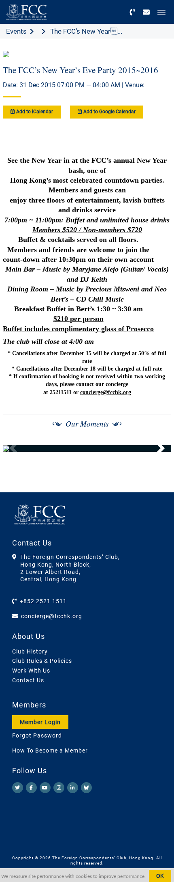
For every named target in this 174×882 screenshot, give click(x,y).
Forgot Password (37, 735)
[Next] (156, 448)
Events (16, 31)
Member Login (40, 722)
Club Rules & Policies (42, 661)
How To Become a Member (50, 750)
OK (160, 876)
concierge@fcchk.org (105, 392)
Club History (30, 651)
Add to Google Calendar (109, 111)
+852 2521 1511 (43, 601)
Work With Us (31, 670)
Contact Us (28, 680)
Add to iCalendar (34, 111)
